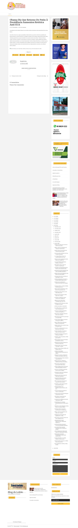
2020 (55, 220)
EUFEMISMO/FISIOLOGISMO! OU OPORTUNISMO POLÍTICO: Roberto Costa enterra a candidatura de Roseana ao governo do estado (60, 195)
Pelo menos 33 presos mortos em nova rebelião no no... (61, 418)
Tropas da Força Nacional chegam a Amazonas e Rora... (61, 394)
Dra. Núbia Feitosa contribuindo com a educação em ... (61, 308)
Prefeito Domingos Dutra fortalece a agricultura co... (61, 358)
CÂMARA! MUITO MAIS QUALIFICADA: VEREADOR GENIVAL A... (60, 421)
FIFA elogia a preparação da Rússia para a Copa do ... (60, 397)
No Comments (23, 27)
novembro (57, 228)
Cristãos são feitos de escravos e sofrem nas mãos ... (61, 245)
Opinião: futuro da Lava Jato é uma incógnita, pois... (61, 326)
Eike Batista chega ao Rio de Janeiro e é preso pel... (60, 265)
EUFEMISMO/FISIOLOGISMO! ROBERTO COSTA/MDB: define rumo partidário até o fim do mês (60, 189)
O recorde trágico (56, 182)
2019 (55, 221)
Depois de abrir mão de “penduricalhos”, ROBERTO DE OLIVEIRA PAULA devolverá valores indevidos (64, 204)
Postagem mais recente (16, 76)
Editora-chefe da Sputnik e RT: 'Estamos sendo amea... (61, 248)
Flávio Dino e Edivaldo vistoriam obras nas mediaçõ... (61, 314)
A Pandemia (55, 179)
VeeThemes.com (25, 526)
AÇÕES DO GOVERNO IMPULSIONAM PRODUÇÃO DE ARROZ (61, 352)
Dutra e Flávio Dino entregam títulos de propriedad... (60, 323)
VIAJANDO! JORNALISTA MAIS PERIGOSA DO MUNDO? (60, 379)
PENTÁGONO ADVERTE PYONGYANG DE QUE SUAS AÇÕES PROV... (60, 435)
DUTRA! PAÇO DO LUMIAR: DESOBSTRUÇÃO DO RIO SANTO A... (61, 403)
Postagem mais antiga (41, 76)
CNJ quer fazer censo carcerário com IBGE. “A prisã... (61, 346)
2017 (55, 225)
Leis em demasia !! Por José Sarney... (60, 167)
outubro (56, 230)
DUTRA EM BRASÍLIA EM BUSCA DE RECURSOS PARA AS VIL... (61, 280)
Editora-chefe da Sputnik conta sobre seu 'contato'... (61, 412)
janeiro (56, 243)
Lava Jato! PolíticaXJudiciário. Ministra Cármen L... (60, 262)
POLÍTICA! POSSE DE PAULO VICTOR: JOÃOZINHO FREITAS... (61, 425)
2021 (55, 218)
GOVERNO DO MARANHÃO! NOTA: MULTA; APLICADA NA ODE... (61, 268)
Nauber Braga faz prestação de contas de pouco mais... (61, 251)
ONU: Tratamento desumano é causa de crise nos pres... (61, 381)
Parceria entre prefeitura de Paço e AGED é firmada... (61, 254)
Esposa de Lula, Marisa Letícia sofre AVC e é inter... (61, 295)
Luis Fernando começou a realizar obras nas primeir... (61, 441)
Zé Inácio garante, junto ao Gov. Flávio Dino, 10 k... (61, 292)
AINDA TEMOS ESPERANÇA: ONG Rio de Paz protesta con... (61, 289)
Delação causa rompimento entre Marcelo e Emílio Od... (61, 260)
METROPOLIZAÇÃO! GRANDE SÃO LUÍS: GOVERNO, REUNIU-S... (61, 271)
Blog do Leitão (15, 492)
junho (56, 237)
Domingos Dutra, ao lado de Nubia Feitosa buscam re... (61, 287)
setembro (57, 232)
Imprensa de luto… (56, 185)
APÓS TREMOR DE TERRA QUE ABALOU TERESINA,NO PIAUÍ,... (61, 432)
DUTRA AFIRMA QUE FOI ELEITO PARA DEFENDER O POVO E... (61, 367)
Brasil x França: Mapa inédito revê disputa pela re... (61, 349)
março (56, 239)
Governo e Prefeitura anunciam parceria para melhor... (61, 370)
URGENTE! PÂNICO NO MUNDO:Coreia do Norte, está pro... (61, 387)
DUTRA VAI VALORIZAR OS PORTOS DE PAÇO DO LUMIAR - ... (61, 283)
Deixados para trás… (57, 176)
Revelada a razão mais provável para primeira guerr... (61, 384)
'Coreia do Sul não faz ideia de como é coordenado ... (61, 391)
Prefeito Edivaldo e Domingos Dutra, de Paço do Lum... (61, 332)
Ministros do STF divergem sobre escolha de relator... (61, 304)
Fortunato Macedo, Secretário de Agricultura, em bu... (61, 277)
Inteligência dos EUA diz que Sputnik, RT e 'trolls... (60, 415)
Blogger (19, 521)
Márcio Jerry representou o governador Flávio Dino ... (60, 364)
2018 (55, 223)
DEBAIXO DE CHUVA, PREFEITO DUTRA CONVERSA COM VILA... (61, 356)
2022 (55, 216)
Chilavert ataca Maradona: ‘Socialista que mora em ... (60, 301)
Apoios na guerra (56, 173)
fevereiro (56, 241)
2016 (55, 448)
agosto (56, 234)
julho (56, 236)
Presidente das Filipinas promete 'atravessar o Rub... (61, 400)
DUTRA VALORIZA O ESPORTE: (61, 306)
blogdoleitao (15, 27)
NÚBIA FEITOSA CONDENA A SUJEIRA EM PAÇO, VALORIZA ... (61, 361)
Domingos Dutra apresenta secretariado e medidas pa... (61, 409)
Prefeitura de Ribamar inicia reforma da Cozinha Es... (60, 298)
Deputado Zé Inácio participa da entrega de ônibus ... (61, 334)
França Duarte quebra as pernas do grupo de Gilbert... (61, 320)
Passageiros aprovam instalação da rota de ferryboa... (61, 373)
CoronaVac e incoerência (57, 170)
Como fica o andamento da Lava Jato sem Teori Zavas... (61, 329)
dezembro (57, 226)
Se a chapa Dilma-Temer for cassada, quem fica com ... (60, 257)
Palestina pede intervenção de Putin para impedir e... (61, 376)
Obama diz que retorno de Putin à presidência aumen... (61, 340)
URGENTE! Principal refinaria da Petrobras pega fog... (61, 343)
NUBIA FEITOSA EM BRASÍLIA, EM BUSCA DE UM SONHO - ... (61, 274)
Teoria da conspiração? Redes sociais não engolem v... (61, 311)
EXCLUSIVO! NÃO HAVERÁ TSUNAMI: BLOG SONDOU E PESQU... (60, 428)
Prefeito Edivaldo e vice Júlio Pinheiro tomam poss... (60, 438)
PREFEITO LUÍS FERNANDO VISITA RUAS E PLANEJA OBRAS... (62, 407)
